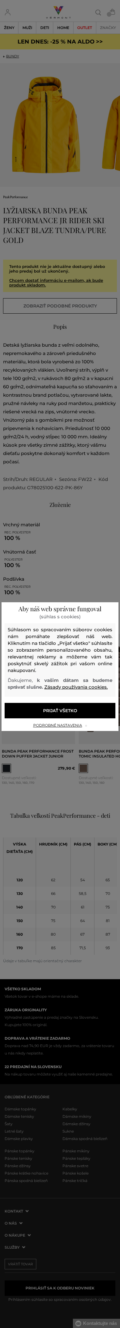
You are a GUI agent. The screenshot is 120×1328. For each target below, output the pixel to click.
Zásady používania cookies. (76, 687)
